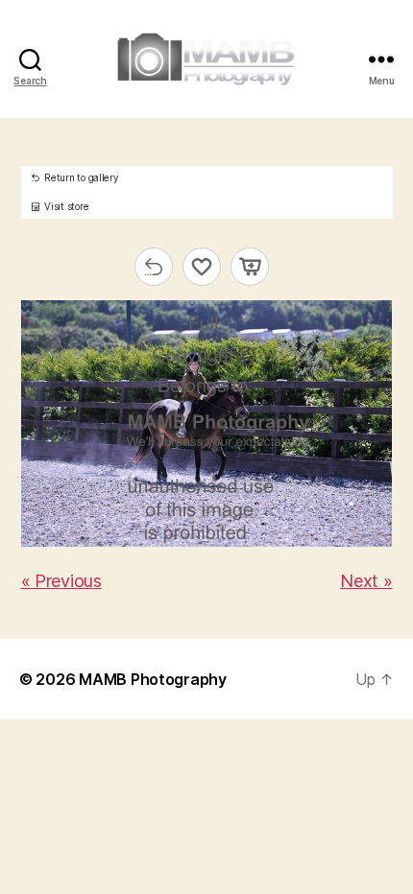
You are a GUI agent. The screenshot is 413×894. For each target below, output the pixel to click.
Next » (366, 581)
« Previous (61, 581)
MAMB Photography (153, 679)
